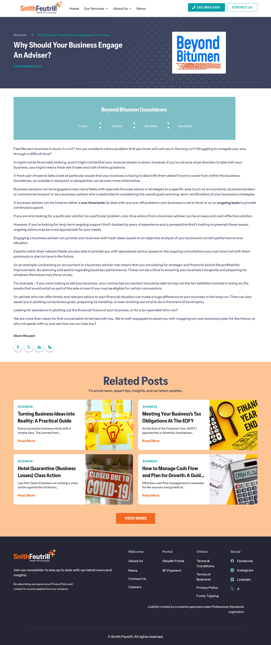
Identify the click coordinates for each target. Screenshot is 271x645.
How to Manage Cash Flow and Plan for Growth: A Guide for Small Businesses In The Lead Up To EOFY (197, 479)
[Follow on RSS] (49, 347)
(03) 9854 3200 (208, 7)
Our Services (94, 9)
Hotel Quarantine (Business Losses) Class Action (73, 479)
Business (20, 35)
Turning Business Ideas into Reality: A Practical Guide (73, 425)
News (141, 9)
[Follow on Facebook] (18, 347)
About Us (120, 9)
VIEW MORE (135, 518)
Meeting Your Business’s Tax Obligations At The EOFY (197, 425)
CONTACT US (242, 7)
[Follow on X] (28, 347)
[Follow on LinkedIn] (39, 347)
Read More (26, 441)
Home (74, 9)
